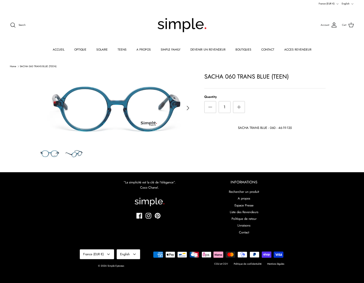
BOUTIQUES (243, 49)
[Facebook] (139, 216)
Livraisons (243, 225)
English (345, 3)
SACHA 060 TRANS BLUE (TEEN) (38, 66)
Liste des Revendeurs (244, 212)
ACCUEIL (58, 49)
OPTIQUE (80, 49)
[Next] (187, 108)
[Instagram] (148, 216)
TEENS (122, 49)
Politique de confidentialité (247, 264)
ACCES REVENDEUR (298, 49)
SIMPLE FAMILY (171, 49)
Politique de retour (244, 218)
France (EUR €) (327, 3)
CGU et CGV (221, 264)
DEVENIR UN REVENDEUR (208, 49)
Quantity (210, 97)
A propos (244, 198)
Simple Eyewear (115, 266)
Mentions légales (275, 264)
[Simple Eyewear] (182, 25)
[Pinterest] (157, 216)
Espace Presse (244, 205)
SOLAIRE (102, 49)
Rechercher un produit (244, 191)
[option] (115, 108)
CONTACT (267, 49)
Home (13, 66)
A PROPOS (143, 49)
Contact (244, 232)
